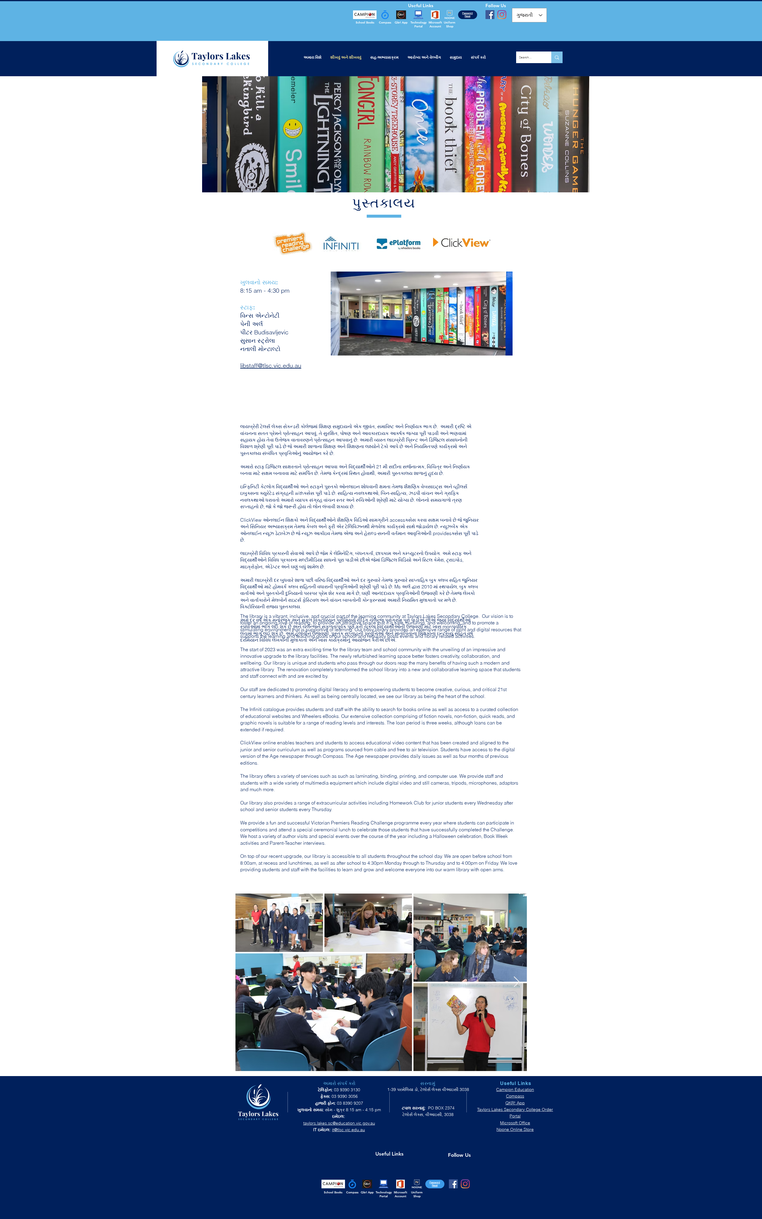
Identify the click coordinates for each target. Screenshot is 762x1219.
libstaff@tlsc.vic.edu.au (270, 365)
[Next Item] (516, 982)
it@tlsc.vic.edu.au (348, 1129)
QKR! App (515, 1103)
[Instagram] (501, 14)
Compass (515, 1096)
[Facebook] (489, 14)
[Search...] (557, 57)
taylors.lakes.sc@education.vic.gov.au (339, 1123)
